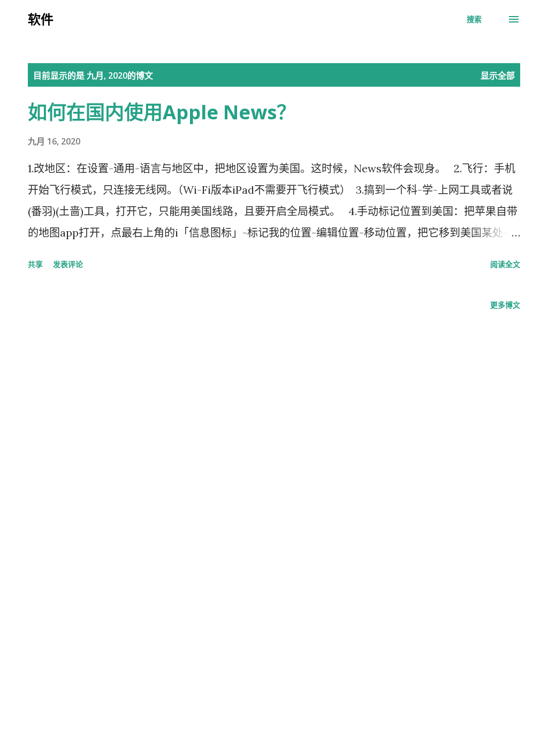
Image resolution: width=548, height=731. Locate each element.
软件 (41, 19)
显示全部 (498, 75)
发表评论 (68, 264)
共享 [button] (35, 264)
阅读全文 (505, 264)
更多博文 (505, 305)
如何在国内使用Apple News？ (162, 112)
